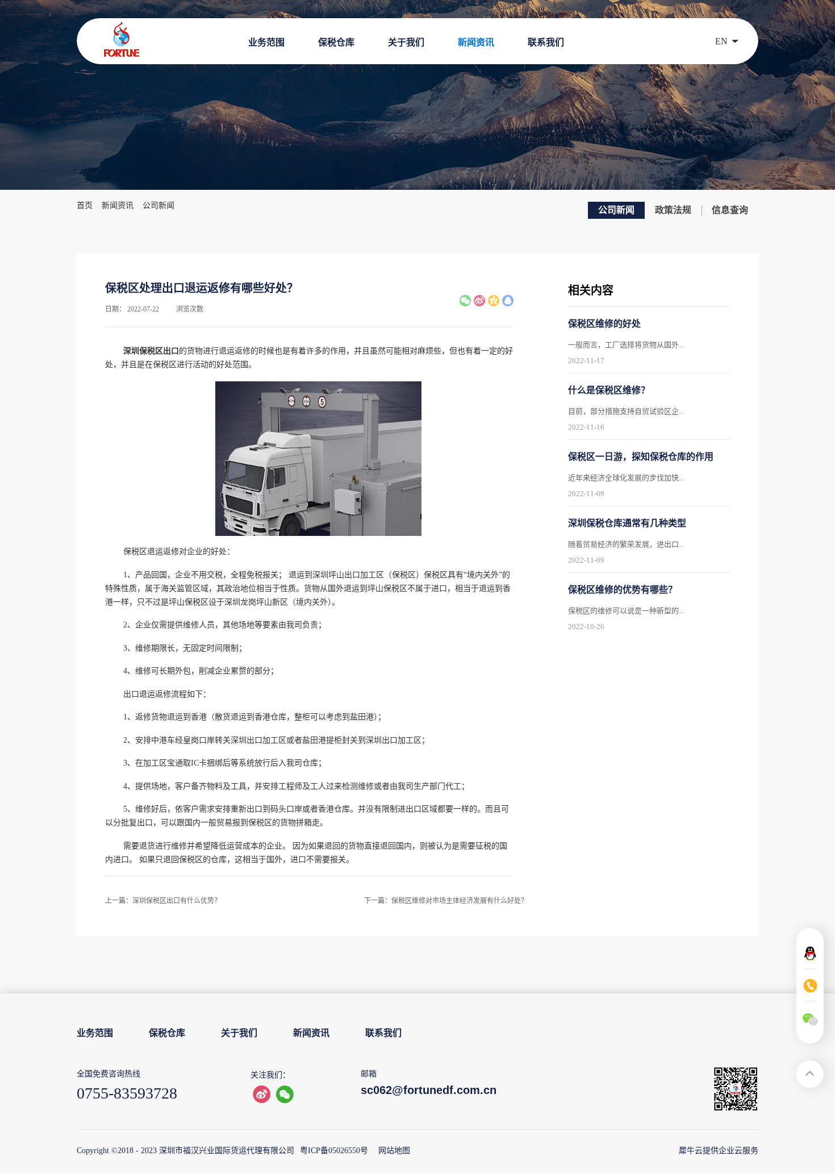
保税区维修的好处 (604, 323)
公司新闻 (158, 205)
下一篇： (446, 901)
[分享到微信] (465, 300)
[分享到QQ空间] (493, 300)
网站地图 (392, 1150)
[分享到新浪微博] (479, 300)
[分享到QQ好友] (507, 300)
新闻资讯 (117, 205)
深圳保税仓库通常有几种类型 (627, 523)
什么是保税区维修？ (609, 390)
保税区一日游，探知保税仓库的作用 (640, 456)
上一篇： (163, 901)
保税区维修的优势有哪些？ (622, 589)
